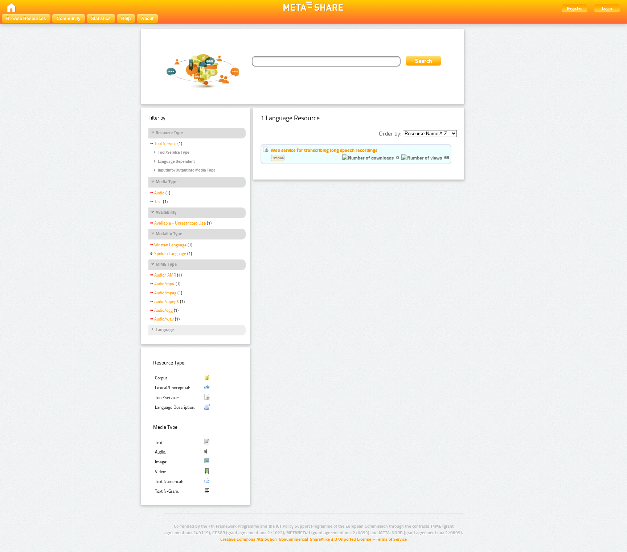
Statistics (101, 18)
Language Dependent (176, 161)
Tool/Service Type (173, 152)
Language (165, 329)
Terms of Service (391, 539)
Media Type (166, 181)
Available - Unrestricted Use (180, 223)
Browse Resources (26, 18)
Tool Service (165, 143)
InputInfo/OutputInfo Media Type (187, 170)
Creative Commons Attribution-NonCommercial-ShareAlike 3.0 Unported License (295, 539)
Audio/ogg (163, 310)
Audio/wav (164, 319)
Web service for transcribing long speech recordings (324, 150)
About (147, 18)
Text (158, 201)
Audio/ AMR (165, 275)
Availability (166, 212)
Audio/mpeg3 (166, 301)
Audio (159, 193)
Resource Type (169, 132)
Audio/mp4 (164, 283)
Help (126, 18)
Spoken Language (170, 253)
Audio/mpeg (165, 292)
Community (69, 18)
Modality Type (169, 233)
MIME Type (166, 264)
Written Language (170, 244)
